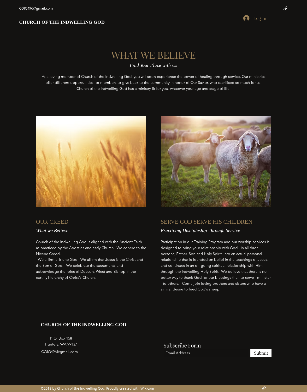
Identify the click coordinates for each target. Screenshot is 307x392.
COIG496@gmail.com (36, 8)
